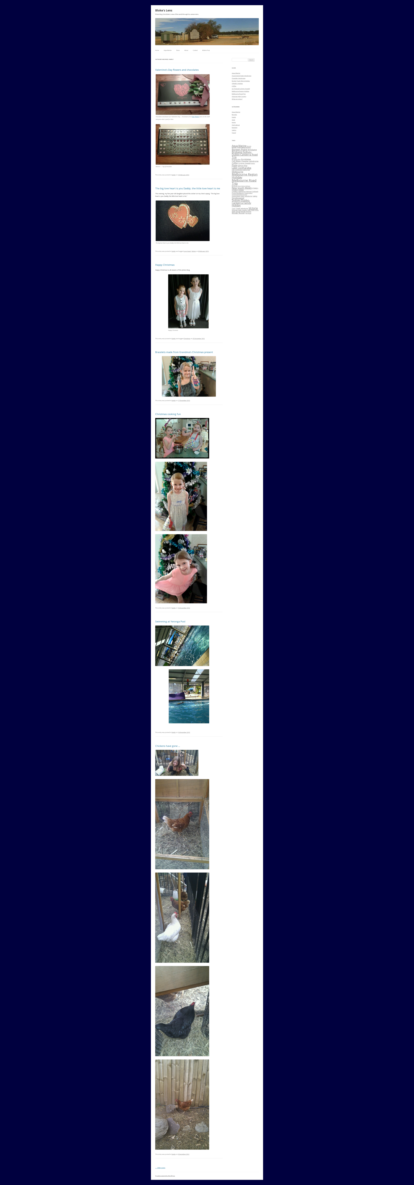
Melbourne (237, 171)
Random (234, 128)
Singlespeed (238, 198)
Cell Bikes (236, 161)
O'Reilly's (255, 188)
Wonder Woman (238, 213)
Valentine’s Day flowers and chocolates (177, 69)
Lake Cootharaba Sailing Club (241, 170)
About (186, 50)
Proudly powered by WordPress (165, 1176)
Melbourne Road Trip (239, 94)
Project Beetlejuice (238, 193)
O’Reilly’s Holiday (237, 84)
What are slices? (237, 99)
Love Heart (187, 251)
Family (174, 175)
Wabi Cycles (255, 210)
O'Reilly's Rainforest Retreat (242, 191)
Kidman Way (242, 165)
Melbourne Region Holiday (240, 91)
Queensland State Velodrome (241, 76)
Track (233, 208)
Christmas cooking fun (168, 414)
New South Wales (242, 188)
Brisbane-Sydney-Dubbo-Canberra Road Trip (245, 154)
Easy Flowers (195, 117)
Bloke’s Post (206, 50)
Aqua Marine (168, 50)
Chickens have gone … (167, 745)
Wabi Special (236, 212)
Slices (178, 50)
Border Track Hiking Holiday (241, 81)
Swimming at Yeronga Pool (170, 621)
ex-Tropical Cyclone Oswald (241, 89)
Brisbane (252, 149)
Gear (233, 120)
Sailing (234, 130)
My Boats (235, 186)
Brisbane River (236, 159)
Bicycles (234, 115)
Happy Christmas (165, 264)
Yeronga (248, 213)
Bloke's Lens (163, 10)
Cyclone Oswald (244, 163)
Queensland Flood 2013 (239, 195)
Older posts (160, 1168)
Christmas (187, 339)
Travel (234, 133)
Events (253, 163)
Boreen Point (239, 149)
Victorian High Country (239, 96)
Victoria (253, 208)
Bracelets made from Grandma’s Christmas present (184, 352)
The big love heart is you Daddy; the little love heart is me (187, 188)
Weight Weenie (246, 212)
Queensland (248, 193)
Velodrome (244, 208)
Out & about (236, 125)
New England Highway (244, 186)
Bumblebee (246, 159)
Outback (255, 191)
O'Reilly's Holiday (238, 190)
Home (157, 50)
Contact (195, 50)
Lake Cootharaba (241, 168)
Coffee (234, 86)
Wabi (249, 210)
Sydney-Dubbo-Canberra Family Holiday (241, 203)
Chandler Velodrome (238, 78)
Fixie (234, 165)
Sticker (193, 251)
